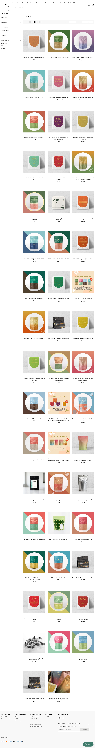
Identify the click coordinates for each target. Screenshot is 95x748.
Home (2, 10)
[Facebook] (59, 718)
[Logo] (6, 5)
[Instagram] (63, 718)
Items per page (64, 22)
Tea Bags (7, 10)
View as (26, 22)
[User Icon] (89, 5)
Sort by (79, 22)
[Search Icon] (85, 5)
